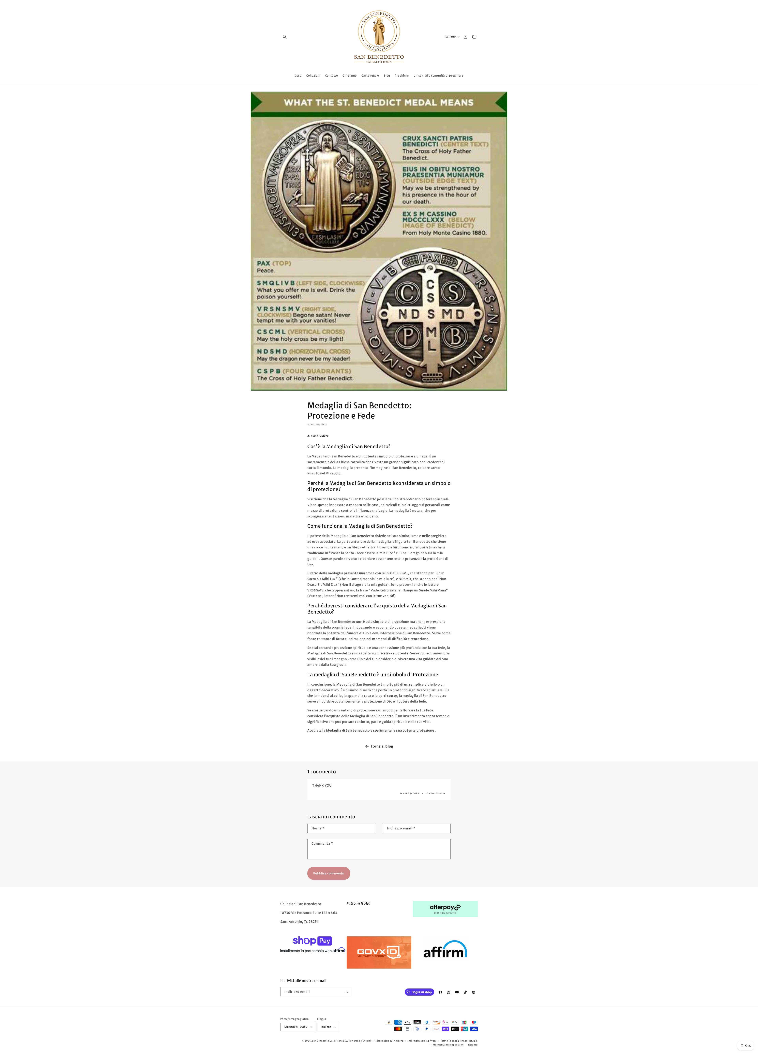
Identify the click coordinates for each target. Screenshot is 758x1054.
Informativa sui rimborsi (389, 1040)
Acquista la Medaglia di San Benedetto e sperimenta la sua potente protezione (370, 730)
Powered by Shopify (360, 1040)
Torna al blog (382, 746)
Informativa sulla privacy (422, 1040)
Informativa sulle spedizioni (448, 1044)
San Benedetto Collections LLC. (330, 1040)
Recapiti (473, 1044)
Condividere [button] (320, 436)
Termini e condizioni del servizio (459, 1040)
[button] (284, 36)
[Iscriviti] (346, 991)
